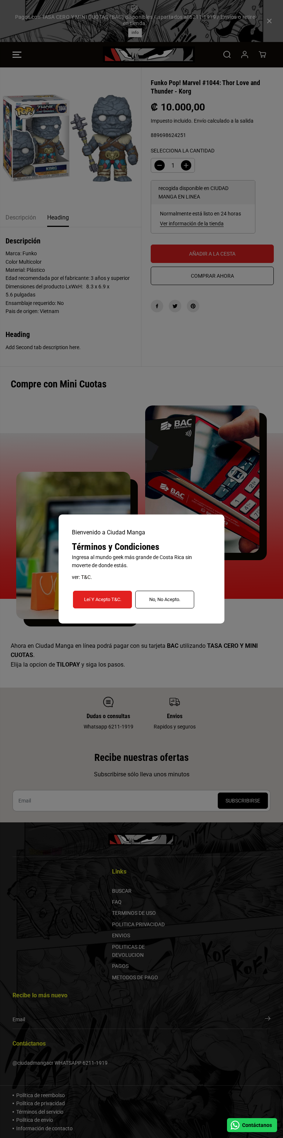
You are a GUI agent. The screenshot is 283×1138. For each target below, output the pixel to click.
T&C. (86, 577)
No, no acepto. (164, 599)
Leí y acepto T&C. (102, 599)
